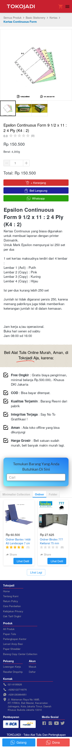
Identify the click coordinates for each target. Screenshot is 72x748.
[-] (44, 723)
